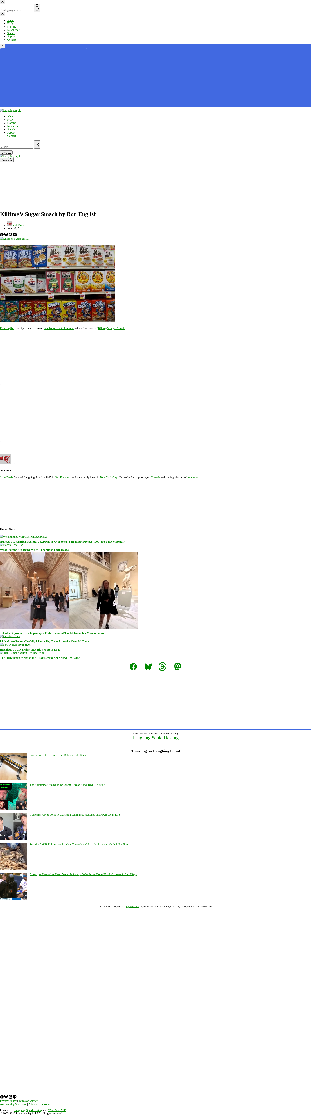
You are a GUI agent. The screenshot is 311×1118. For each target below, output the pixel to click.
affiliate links (132, 906)
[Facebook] (2, 235)
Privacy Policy (8, 1100)
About (10, 116)
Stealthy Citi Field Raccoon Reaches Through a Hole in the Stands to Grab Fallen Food (79, 844)
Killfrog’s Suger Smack (111, 328)
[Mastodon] (15, 1097)
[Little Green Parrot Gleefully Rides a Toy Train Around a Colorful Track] (10, 636)
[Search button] (37, 144)
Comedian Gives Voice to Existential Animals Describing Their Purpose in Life (75, 814)
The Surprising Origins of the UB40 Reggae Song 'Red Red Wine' (67, 784)
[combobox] (16, 147)
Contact (11, 135)
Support (11, 132)
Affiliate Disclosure (39, 1104)
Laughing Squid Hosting (155, 737)
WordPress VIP (57, 1110)
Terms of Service (28, 1100)
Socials (11, 129)
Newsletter (13, 126)
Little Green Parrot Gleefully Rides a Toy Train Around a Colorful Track (44, 641)
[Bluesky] (6, 235)
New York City (108, 477)
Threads (155, 477)
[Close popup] (2, 46)
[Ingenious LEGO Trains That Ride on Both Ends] (15, 644)
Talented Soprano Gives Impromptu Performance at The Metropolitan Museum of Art (52, 633)
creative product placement (59, 328)
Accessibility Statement (13, 1104)
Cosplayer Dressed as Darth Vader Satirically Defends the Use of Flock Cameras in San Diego (83, 874)
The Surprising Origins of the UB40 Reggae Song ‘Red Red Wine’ (40, 657)
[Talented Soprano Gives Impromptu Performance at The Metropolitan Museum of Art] (69, 628)
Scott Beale (6, 477)
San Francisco (63, 477)
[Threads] (11, 235)
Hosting (11, 122)
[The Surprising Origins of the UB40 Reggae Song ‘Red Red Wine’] (22, 652)
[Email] (15, 235)
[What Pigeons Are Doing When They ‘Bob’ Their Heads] (11, 544)
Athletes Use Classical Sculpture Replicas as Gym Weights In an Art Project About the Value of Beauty (62, 541)
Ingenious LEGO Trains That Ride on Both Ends (30, 649)
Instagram (192, 477)
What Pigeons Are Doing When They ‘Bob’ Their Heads (34, 549)
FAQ (10, 119)
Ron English (7, 328)
